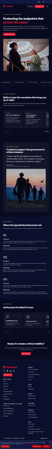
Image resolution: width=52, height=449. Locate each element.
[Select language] (44, 2)
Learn (29, 384)
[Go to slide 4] (47, 131)
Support (30, 393)
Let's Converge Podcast (33, 374)
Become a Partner (32, 414)
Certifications (31, 389)
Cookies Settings (5, 446)
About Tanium (7, 379)
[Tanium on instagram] (14, 371)
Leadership (5, 383)
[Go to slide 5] (48, 131)
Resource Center (32, 396)
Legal (29, 422)
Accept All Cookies (37, 446)
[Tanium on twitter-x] (4, 371)
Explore (30, 367)
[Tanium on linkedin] (7, 371)
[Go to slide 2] (45, 131)
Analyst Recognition (7, 391)
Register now (45, 438)
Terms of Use (31, 426)
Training (30, 386)
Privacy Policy (31, 424)
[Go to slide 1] (44, 131)
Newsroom (5, 386)
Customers (31, 403)
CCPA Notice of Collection (34, 429)
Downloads (30, 377)
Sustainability (6, 399)
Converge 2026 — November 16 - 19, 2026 (14, 438)
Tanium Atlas (6, 405)
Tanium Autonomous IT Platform (12, 403)
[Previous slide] (5, 131)
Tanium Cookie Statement (28, 443)
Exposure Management (8, 411)
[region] (26, 445)
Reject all (46, 446)
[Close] (50, 442)
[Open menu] (47, 6)
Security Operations (7, 413)
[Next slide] (9, 131)
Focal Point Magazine (33, 369)
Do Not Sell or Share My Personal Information (36, 432)
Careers (5, 381)
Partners (30, 410)
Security (5, 396)
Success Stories (32, 405)
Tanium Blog (31, 372)
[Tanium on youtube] (11, 371)
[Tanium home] (8, 6)
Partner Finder (31, 412)
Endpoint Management (8, 408)
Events (29, 379)
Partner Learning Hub (33, 417)
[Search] (48, 2)
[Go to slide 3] (46, 131)
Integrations (6, 416)
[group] (26, 121)
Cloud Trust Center (7, 394)
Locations (5, 388)
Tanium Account (32, 398)
